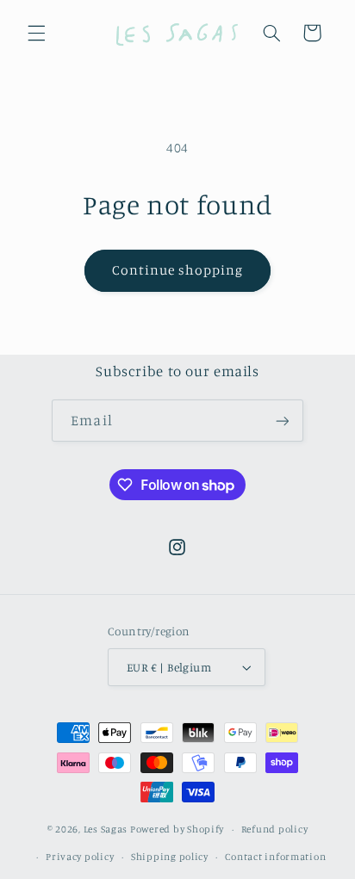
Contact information (275, 857)
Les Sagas (106, 829)
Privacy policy (80, 857)
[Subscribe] (282, 420)
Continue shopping (178, 270)
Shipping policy (170, 857)
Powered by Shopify (177, 829)
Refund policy (274, 829)
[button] (36, 33)
